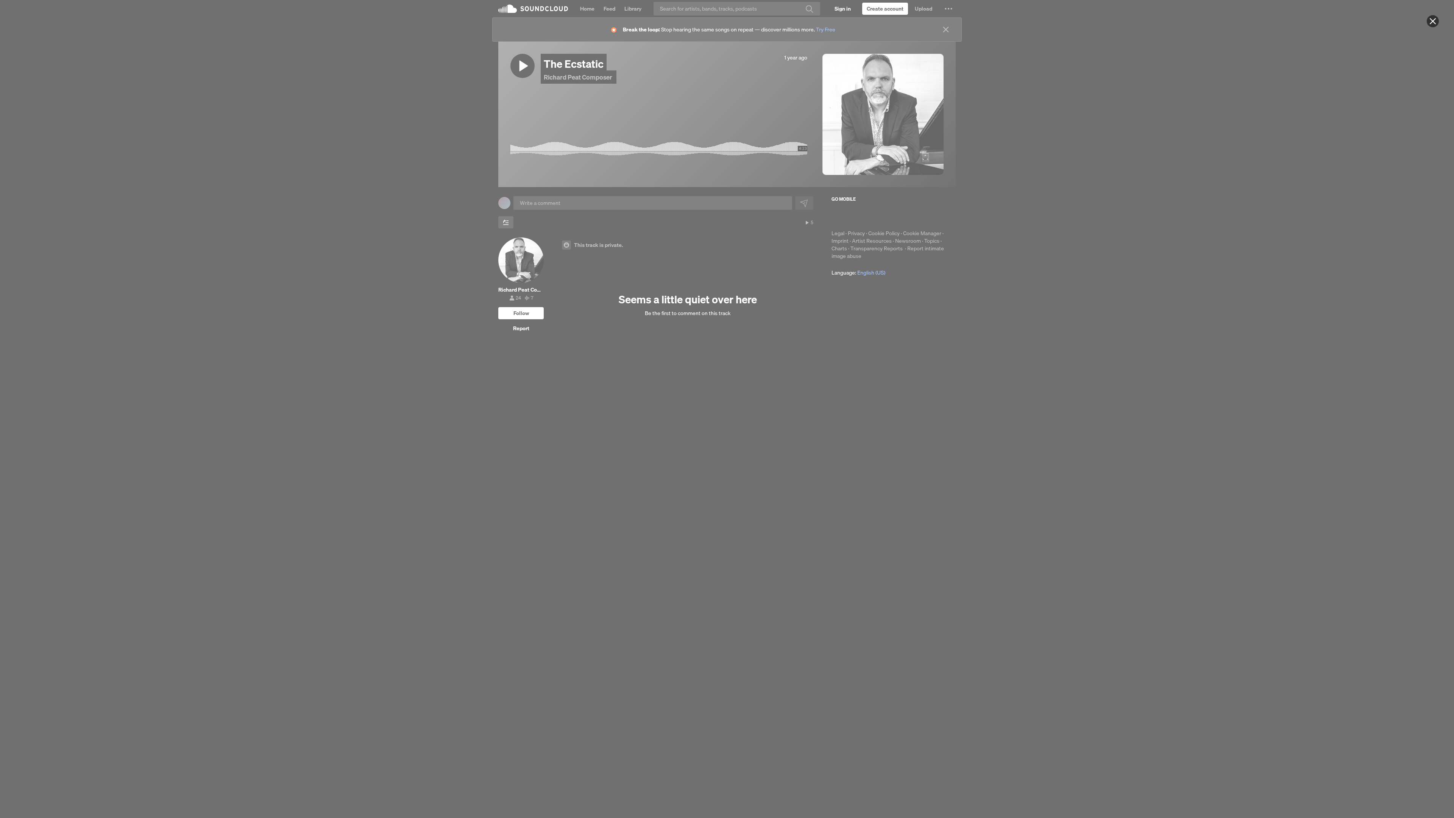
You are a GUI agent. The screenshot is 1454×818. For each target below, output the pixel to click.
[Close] (1433, 21)
